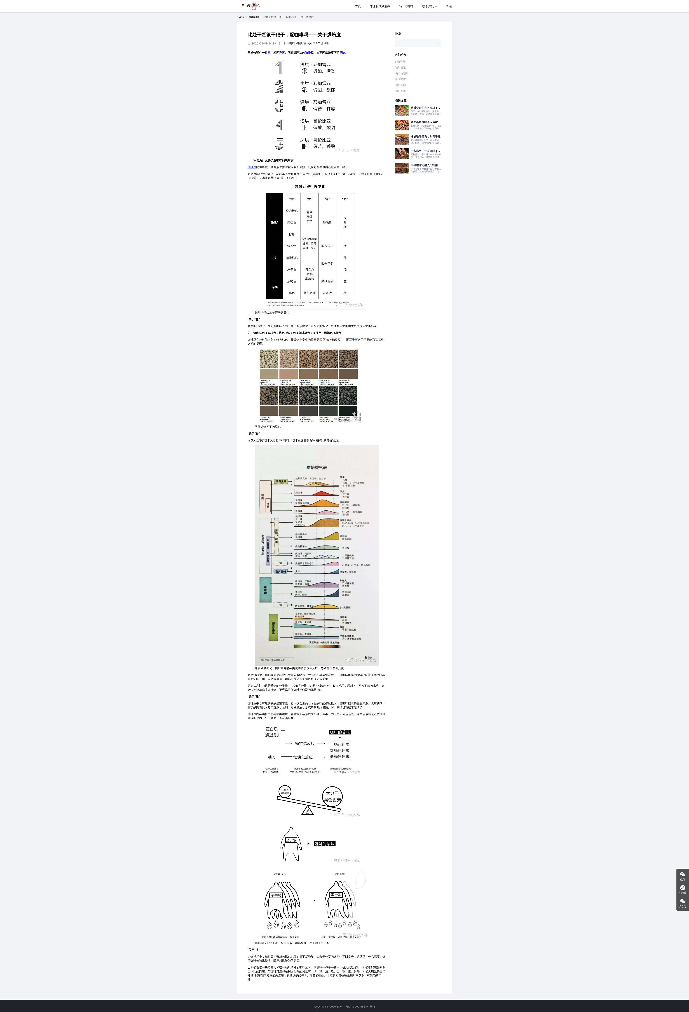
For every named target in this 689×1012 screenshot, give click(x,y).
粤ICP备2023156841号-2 (360, 1006)
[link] (240, 17)
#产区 (319, 43)
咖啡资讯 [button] (428, 6)
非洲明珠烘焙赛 (380, 6)
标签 (449, 6)
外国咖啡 (400, 61)
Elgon (240, 16)
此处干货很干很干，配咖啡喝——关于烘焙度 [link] (288, 17)
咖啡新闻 (254, 16)
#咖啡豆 (301, 43)
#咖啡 (291, 43)
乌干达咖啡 (406, 6)
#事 (326, 43)
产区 (282, 52)
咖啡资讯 (400, 67)
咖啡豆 (252, 167)
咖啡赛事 (400, 91)
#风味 (311, 43)
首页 (358, 6)
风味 (342, 52)
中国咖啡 (400, 79)
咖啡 (308, 52)
